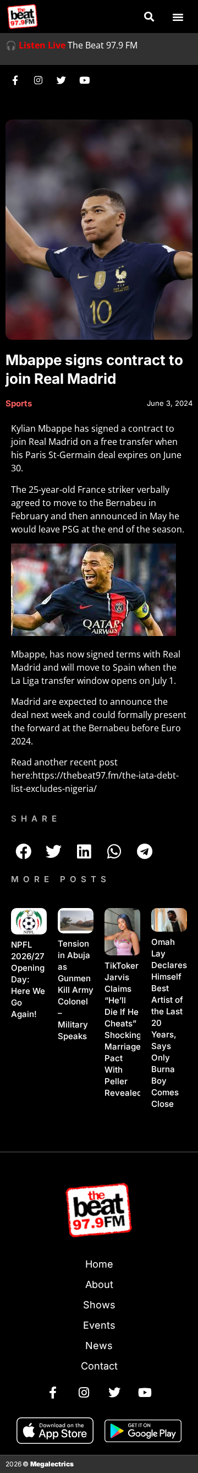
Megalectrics (52, 1464)
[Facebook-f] (15, 79)
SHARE (36, 818)
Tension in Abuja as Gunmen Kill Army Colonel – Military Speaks (76, 989)
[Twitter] (61, 79)
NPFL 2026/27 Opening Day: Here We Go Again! (28, 979)
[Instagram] (38, 79)
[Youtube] (84, 79)
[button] (149, 17)
